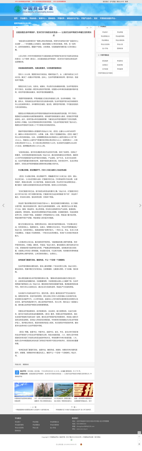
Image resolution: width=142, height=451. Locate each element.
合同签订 (105, 65)
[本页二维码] (139, 444)
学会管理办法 (105, 36)
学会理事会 (105, 40)
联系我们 (106, 1)
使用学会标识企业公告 (22, 23)
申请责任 (120, 61)
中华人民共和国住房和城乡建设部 (41, 1)
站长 (63, 371)
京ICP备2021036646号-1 (74, 437)
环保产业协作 (86, 18)
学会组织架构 (120, 36)
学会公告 (120, 44)
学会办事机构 (120, 40)
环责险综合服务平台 (107, 18)
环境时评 (61, 18)
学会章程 (120, 32)
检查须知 (120, 65)
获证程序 (105, 61)
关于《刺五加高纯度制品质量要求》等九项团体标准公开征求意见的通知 (43, 401)
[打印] (87, 27)
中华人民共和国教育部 (59, 1)
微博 (126, 1)
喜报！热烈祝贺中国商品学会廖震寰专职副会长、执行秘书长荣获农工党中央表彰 (83, 401)
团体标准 (51, 18)
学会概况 (23, 18)
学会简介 (105, 32)
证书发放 (105, 69)
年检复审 (120, 69)
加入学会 (105, 48)
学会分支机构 (105, 44)
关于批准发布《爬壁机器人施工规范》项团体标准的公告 (63, 401)
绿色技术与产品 (73, 18)
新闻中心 (42, 18)
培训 (95, 18)
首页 (15, 18)
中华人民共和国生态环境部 (22, 1)
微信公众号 (120, 1)
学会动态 (33, 18)
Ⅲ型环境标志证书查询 (105, 73)
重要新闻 (26, 364)
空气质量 (113, 1)
